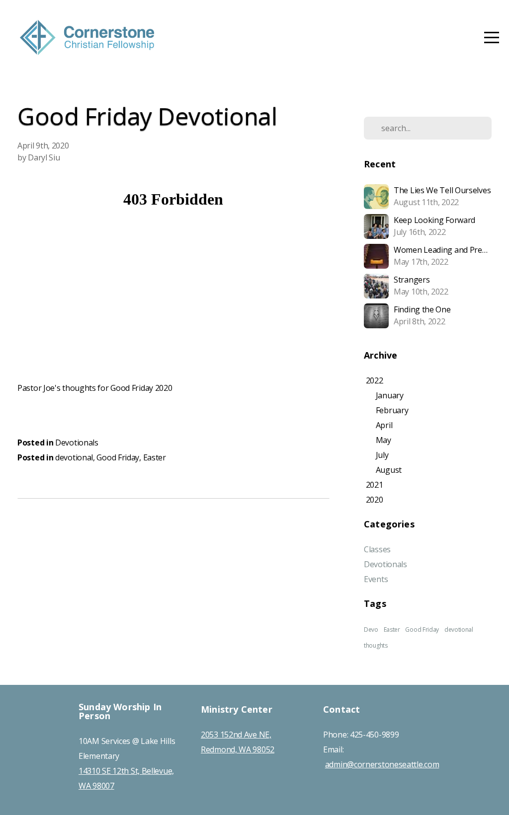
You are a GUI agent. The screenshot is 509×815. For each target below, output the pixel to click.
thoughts (376, 645)
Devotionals (76, 442)
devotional (74, 457)
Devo (371, 629)
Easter (154, 457)
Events (376, 579)
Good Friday (117, 457)
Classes (377, 549)
